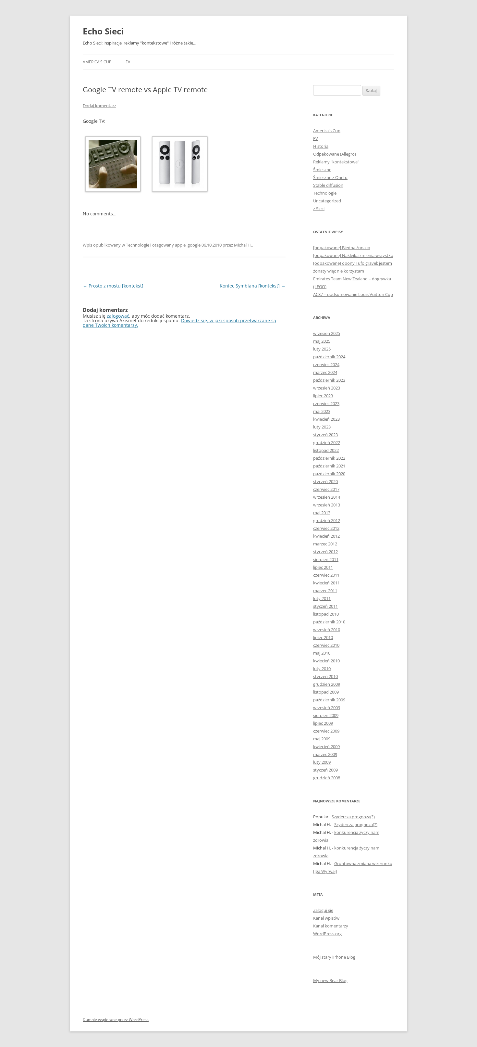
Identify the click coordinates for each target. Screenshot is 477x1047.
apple (180, 245)
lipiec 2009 (323, 723)
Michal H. (243, 245)
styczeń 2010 (325, 676)
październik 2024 (329, 357)
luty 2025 (322, 349)
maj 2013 (321, 513)
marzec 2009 (325, 754)
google (194, 245)
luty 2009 (322, 762)
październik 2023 (329, 380)
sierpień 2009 (325, 715)
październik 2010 (329, 622)
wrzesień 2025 (326, 333)
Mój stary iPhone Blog (334, 957)
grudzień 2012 (326, 520)
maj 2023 (321, 411)
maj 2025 (321, 341)
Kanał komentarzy (330, 926)
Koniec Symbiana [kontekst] (253, 286)
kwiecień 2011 (326, 583)
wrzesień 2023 (326, 388)
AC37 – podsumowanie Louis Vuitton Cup (353, 294)
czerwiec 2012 (326, 528)
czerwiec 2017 (326, 489)
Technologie (137, 245)
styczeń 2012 (325, 552)
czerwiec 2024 (326, 364)
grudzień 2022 (326, 442)
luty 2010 (322, 668)
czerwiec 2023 (326, 403)
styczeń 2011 (325, 606)
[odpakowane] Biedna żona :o (341, 247)
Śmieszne (322, 169)
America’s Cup (97, 62)
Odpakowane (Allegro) (334, 154)
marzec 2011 (325, 591)
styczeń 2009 (325, 770)
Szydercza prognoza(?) (353, 817)
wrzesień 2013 (326, 505)
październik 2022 (329, 458)
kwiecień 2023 (326, 419)
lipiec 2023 (323, 396)
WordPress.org (327, 934)
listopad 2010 (326, 614)
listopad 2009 (326, 692)
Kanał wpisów (326, 918)
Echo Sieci (103, 31)
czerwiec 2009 (326, 731)
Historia (320, 146)
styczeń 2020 (325, 481)
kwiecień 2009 (326, 746)
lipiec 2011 (323, 567)
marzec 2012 (325, 544)
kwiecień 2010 (326, 661)
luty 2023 (322, 427)
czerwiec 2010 (326, 645)
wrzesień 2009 (326, 707)
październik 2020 (329, 474)
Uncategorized (327, 201)
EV (128, 62)
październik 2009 (329, 700)
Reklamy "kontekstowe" (336, 162)
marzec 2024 (325, 372)
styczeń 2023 (325, 435)
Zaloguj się (323, 910)
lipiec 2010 (323, 637)
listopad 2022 (326, 450)
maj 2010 (321, 653)
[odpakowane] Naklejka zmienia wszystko (353, 255)
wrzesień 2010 (326, 629)
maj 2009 (321, 739)
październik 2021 (329, 466)
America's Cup (326, 131)
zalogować (118, 316)
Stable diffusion (328, 185)
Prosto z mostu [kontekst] (113, 286)
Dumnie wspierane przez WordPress (116, 1019)
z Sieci (318, 208)
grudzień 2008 (326, 778)
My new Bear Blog (330, 980)
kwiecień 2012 (326, 536)
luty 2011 (322, 598)
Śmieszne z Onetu (330, 177)
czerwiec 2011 (326, 575)
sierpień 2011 (325, 559)
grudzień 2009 (326, 684)
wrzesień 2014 (326, 497)
